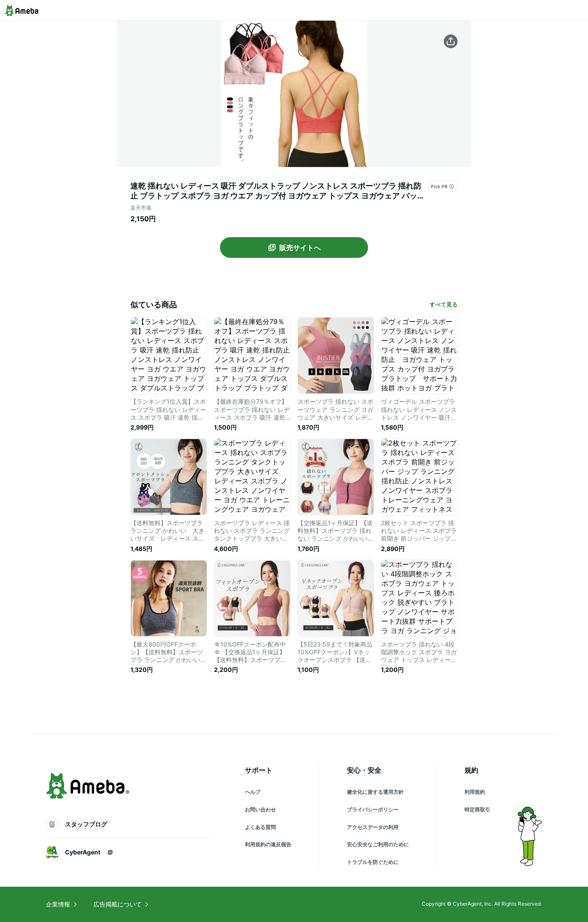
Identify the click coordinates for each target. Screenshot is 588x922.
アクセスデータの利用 (373, 827)
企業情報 (58, 904)
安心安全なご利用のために (378, 844)
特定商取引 (477, 809)
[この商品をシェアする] (451, 41)
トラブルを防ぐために (373, 862)
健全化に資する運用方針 (375, 792)
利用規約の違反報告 (268, 844)
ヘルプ (252, 792)
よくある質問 (260, 827)
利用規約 (474, 792)
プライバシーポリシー (373, 809)
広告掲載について (117, 904)
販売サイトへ (300, 247)
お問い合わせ (260, 809)
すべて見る (444, 304)
